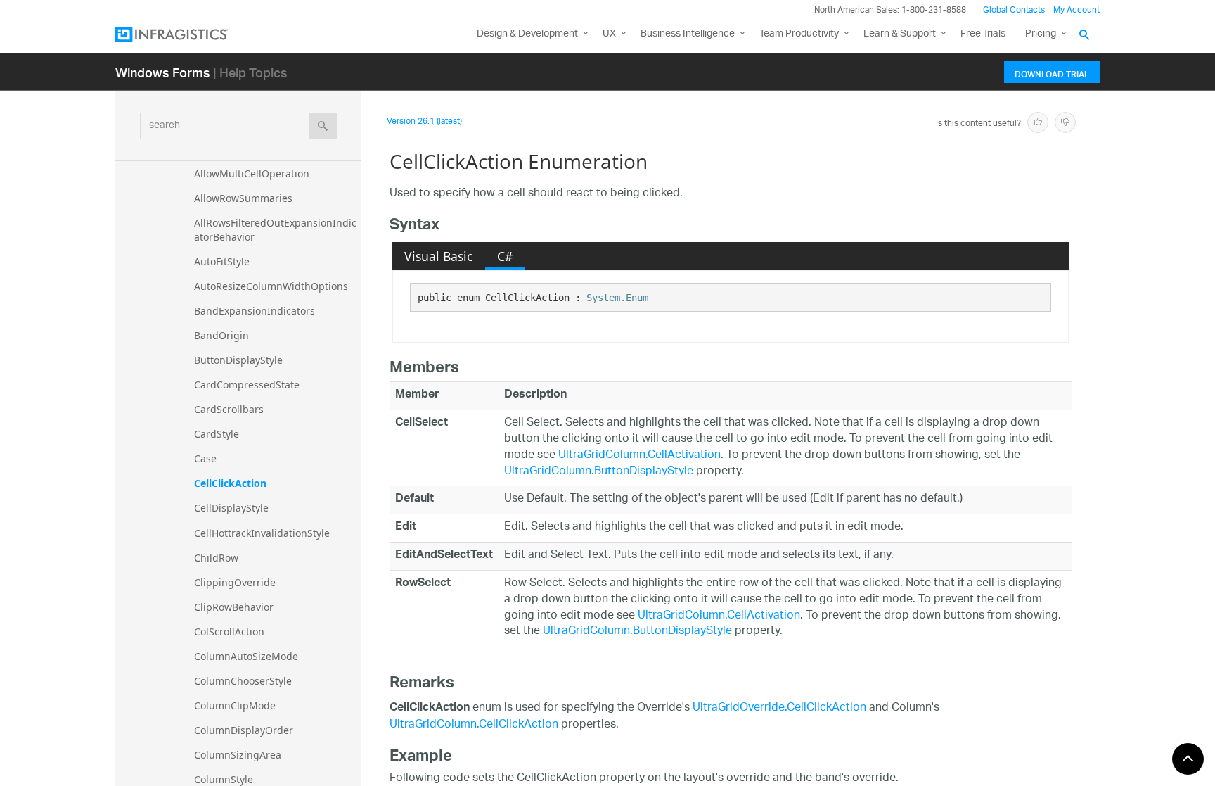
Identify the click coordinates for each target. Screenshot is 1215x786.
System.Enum (617, 297)
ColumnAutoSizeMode (246, 656)
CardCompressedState (247, 384)
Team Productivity (799, 34)
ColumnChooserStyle (243, 680)
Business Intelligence (688, 34)
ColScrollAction (229, 631)
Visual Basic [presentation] (438, 256)
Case (205, 458)
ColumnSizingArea (237, 754)
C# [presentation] (505, 256)
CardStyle (216, 433)
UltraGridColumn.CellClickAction (474, 725)
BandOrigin (221, 335)
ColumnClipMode (235, 705)
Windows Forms (162, 72)
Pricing (1040, 34)
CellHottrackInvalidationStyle (262, 533)
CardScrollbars (229, 409)
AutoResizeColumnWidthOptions (271, 286)
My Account (1076, 10)
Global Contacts (1014, 10)
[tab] (438, 256)
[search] (323, 126)
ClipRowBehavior (234, 607)
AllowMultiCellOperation (251, 173)
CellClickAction (230, 483)
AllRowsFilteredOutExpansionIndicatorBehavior (275, 229)
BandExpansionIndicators (254, 310)
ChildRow (216, 557)
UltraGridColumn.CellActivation (639, 455)
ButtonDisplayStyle (238, 360)
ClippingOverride (235, 582)
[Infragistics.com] (185, 34)
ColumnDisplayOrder (243, 730)
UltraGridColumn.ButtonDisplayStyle (598, 471)
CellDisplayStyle (231, 507)
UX (609, 34)
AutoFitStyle (222, 261)
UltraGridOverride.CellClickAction (779, 708)
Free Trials (982, 34)
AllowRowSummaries (243, 198)
